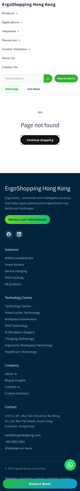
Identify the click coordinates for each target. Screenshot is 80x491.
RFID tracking (14, 277)
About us (11, 374)
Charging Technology (19, 339)
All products (13, 284)
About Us (8, 58)
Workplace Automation (21, 319)
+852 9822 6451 (15, 442)
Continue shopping (40, 140)
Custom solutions (17, 393)
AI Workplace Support (20, 332)
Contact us (12, 387)
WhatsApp (12, 89)
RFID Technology (16, 326)
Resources (9, 40)
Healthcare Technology (21, 352)
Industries (9, 31)
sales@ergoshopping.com (23, 435)
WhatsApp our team (18, 448)
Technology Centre (18, 306)
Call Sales (33, 89)
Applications (10, 22)
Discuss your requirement (27, 219)
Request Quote (66, 78)
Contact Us (10, 67)
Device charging (16, 271)
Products (8, 13)
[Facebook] (9, 234)
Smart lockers (14, 264)
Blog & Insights (15, 380)
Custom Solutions (14, 49)
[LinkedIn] (19, 234)
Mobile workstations (19, 258)
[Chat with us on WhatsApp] (70, 465)
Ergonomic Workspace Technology (29, 345)
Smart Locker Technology (22, 312)
